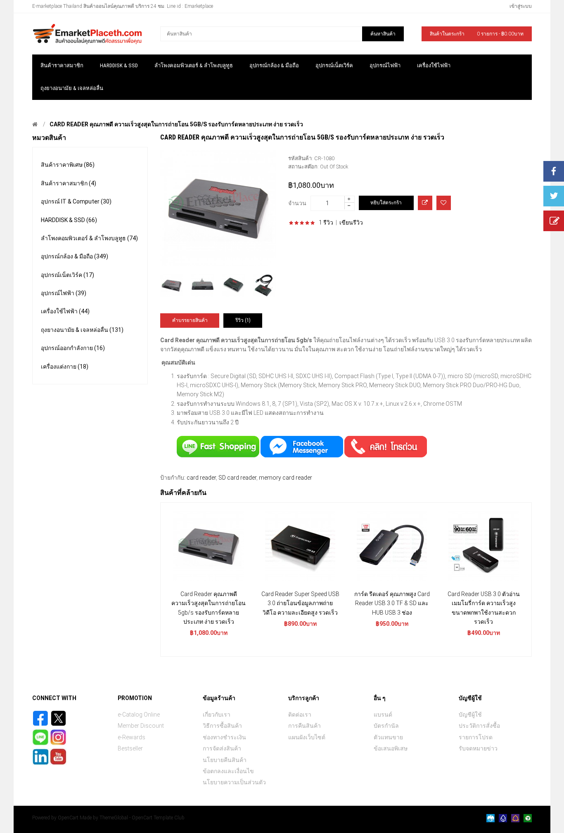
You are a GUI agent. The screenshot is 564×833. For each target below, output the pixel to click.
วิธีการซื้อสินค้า (222, 725)
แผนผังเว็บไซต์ (306, 737)
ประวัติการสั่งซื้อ (479, 725)
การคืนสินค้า (304, 725)
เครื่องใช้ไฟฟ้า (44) (65, 311)
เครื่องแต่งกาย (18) (64, 366)
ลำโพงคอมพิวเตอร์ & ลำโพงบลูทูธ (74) (89, 238)
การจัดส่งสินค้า (222, 748)
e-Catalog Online (139, 714)
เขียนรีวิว (351, 222)
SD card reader (237, 477)
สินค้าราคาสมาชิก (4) (68, 183)
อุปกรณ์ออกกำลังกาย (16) (73, 348)
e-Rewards (131, 737)
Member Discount (141, 725)
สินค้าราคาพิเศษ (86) (68, 164)
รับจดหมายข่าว (478, 748)
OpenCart (68, 818)
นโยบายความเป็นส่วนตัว (234, 782)
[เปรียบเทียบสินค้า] (425, 203)
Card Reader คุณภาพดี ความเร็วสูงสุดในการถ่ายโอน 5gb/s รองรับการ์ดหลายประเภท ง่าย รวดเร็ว (176, 124)
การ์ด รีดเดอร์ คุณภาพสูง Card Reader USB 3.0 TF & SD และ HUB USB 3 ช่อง (392, 603)
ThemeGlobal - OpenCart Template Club (142, 818)
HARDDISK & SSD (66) (69, 220)
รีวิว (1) (243, 320)
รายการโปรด (476, 737)
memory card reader (285, 477)
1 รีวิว (326, 222)
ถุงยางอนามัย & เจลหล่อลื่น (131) (82, 330)
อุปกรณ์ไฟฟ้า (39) (63, 293)
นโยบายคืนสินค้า (224, 760)
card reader (201, 477)
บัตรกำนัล (386, 725)
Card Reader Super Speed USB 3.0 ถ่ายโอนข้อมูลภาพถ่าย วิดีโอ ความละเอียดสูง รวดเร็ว (300, 603)
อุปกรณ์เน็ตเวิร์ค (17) (67, 275)
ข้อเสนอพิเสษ (391, 748)
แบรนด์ (383, 714)
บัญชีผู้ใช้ (470, 714)
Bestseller (130, 748)
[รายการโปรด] (443, 203)
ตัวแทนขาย (388, 737)
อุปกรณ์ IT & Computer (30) (76, 201)
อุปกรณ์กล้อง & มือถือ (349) (74, 256)
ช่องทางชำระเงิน (224, 737)
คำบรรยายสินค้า (190, 320)
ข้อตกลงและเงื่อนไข (228, 771)
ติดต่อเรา (299, 714)
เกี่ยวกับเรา (216, 714)
